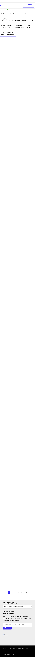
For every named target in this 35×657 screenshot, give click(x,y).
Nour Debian (13, 197)
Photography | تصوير (13, 74)
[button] (28, 5)
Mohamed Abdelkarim (15, 307)
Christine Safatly (14, 583)
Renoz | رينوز (13, 147)
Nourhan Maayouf (14, 416)
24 (21, 592)
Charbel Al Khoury (14, 88)
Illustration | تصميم (12, 133)
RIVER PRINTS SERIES (15, 248)
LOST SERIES (13, 572)
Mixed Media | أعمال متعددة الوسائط (16, 179)
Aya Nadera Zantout (15, 359)
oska (12, 654)
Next (26, 592)
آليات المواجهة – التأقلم (16, 136)
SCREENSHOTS (14, 527)
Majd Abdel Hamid (15, 539)
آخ (10, 356)
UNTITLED (13, 465)
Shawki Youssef (14, 477)
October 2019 (13, 77)
